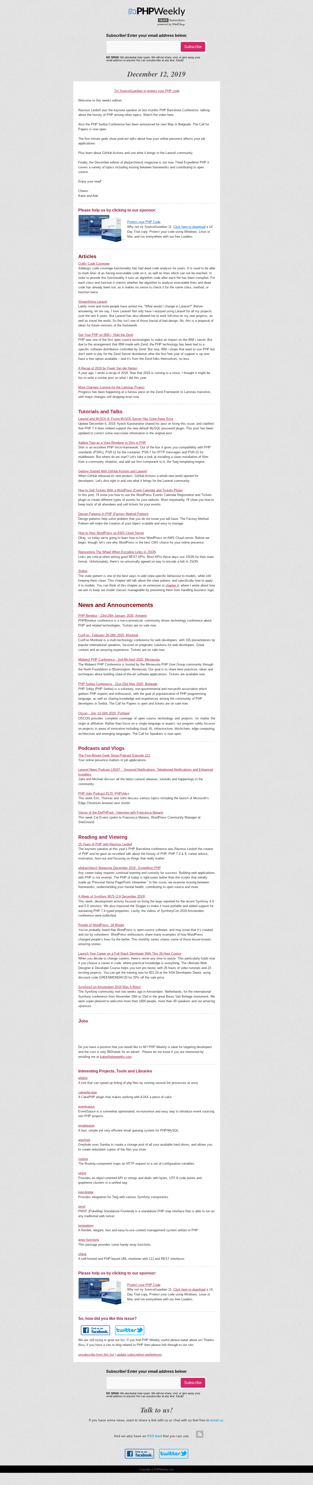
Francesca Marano (150, 812)
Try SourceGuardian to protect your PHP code (146, 91)
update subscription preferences (139, 1354)
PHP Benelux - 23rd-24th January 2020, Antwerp (112, 615)
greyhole (84, 1140)
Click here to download (189, 227)
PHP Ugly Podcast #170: (104, 793)
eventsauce (86, 1106)
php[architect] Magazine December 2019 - (108, 868)
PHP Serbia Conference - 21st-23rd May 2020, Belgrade (117, 684)
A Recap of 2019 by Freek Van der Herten (107, 368)
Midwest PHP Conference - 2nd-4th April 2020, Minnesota (119, 659)
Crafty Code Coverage (94, 263)
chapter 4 (172, 585)
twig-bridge (85, 1192)
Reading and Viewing (102, 837)
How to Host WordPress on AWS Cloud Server (111, 533)
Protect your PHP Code (143, 222)
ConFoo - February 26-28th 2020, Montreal (108, 635)
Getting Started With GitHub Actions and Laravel (112, 471)
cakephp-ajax (87, 1092)
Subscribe (193, 47)
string (82, 1173)
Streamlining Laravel (92, 301)
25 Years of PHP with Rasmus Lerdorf (105, 844)
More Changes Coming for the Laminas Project (111, 387)
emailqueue (86, 1125)
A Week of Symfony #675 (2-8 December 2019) (111, 896)
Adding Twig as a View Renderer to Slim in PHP (112, 442)
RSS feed (154, 1436)
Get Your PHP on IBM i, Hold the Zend (105, 335)
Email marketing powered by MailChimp (171, 24)
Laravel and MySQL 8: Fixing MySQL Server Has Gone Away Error (125, 419)
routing (83, 1159)
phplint (83, 1078)
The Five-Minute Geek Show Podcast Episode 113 (114, 755)
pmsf (81, 1206)
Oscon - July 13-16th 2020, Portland (103, 713)
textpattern (85, 1225)
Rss (199, 1434)
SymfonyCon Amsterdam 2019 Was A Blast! (109, 987)
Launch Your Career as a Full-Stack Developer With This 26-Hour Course (129, 953)
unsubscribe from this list (96, 1354)
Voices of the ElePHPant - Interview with (107, 812)
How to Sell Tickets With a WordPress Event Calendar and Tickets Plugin (130, 490)
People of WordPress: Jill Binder (101, 925)
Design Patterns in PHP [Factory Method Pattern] (113, 514)
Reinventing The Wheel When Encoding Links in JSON (117, 552)
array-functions (88, 1240)
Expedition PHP (149, 868)
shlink (82, 1254)
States (83, 571)
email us (216, 1420)
